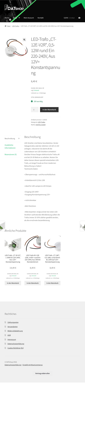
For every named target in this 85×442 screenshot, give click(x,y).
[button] (24, 39)
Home (7, 18)
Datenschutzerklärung (16, 344)
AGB (9, 335)
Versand (36, 90)
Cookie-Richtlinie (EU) (16, 348)
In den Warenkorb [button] (13, 283)
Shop (15, 18)
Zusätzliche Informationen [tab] (10, 146)
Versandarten (13, 326)
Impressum (12, 339)
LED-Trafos (15, 26)
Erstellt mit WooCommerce (32, 365)
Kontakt (40, 18)
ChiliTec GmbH (40, 125)
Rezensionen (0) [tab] (11, 154)
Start (8, 26)
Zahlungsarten (13, 322)
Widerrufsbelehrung (15, 331)
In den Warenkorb (49, 109)
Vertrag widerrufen (42, 373)
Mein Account (29, 18)
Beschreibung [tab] (10, 138)
